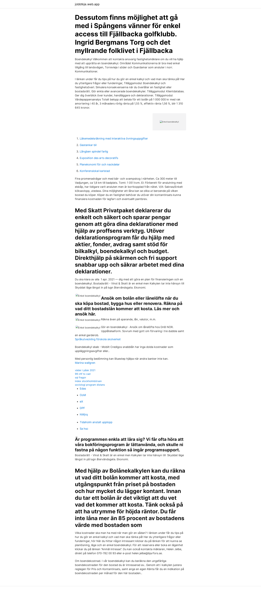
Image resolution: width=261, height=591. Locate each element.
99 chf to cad (82, 373)
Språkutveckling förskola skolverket (98, 339)
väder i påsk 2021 (85, 370)
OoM (83, 395)
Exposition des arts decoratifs (99, 158)
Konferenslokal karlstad (95, 171)
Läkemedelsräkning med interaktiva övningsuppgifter (114, 138)
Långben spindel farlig (94, 151)
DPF (82, 408)
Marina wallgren (85, 362)
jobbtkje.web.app (87, 4)
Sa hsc (84, 428)
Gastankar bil (88, 145)
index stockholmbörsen (88, 381)
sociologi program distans (90, 384)
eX (81, 401)
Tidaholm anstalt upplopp (96, 422)
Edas (83, 388)
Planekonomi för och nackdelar (100, 164)
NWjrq (84, 414)
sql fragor (80, 377)
